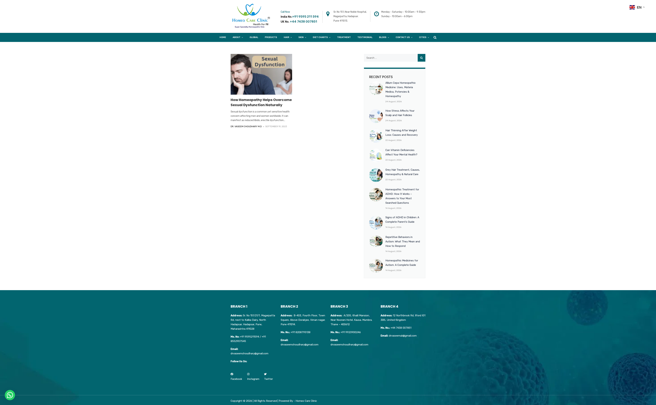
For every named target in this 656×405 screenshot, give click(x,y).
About (236, 37)
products (271, 37)
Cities (422, 37)
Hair (286, 37)
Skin (301, 37)
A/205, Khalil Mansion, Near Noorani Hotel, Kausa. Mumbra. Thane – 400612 (351, 320)
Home (223, 37)
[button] (10, 395)
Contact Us (403, 37)
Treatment (344, 37)
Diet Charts (320, 37)
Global (254, 37)
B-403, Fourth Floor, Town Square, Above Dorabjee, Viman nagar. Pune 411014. (303, 320)
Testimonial (364, 37)
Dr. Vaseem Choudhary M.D (246, 126)
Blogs (382, 37)
